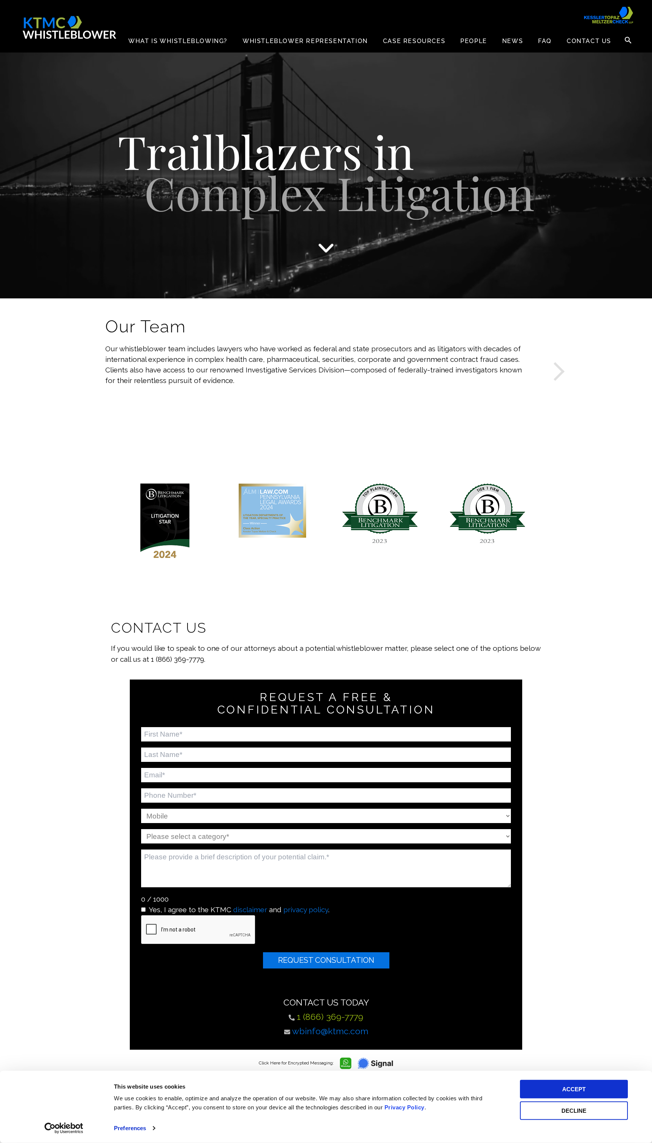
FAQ (545, 41)
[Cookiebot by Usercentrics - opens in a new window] (64, 1128)
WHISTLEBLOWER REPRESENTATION (305, 41)
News (512, 41)
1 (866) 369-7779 (330, 1017)
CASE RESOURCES (414, 41)
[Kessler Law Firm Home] (70, 27)
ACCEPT (574, 1089)
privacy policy (305, 909)
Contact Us (589, 41)
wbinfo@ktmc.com (330, 1031)
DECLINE (573, 1110)
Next (552, 368)
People (473, 41)
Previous (99, 368)
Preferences (130, 1128)
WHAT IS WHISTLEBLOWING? (178, 41)
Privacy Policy (404, 1107)
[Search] (628, 40)
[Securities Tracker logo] (608, 15)
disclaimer (250, 909)
